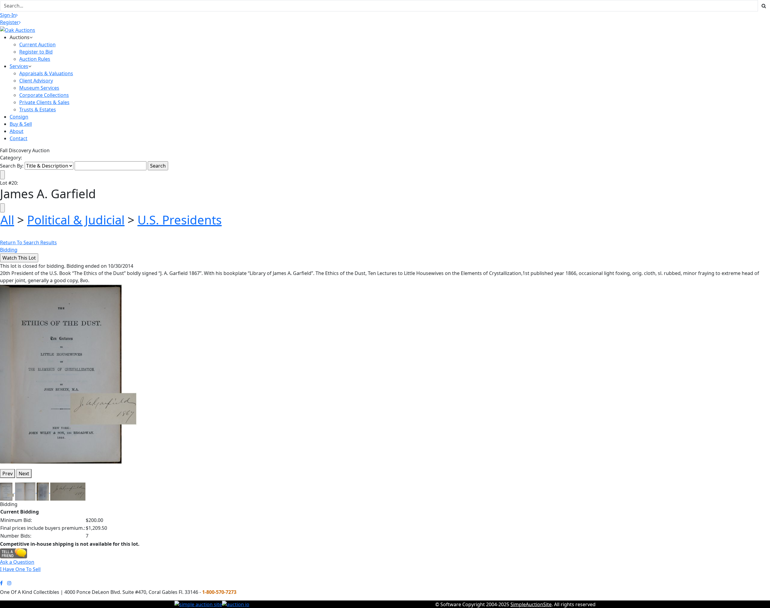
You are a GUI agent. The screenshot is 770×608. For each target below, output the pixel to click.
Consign (19, 116)
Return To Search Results (28, 242)
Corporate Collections (44, 95)
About (16, 131)
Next (24, 473)
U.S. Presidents (179, 219)
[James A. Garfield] (68, 373)
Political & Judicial (76, 219)
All (7, 219)
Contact (18, 138)
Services (19, 66)
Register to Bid (36, 51)
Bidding (8, 249)
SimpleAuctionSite (531, 604)
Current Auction (37, 44)
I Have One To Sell (20, 569)
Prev (7, 473)
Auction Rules (34, 59)
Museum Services (39, 88)
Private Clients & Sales (44, 102)
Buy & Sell (21, 124)
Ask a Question (17, 562)
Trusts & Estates (37, 109)
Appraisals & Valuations (46, 73)
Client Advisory (36, 80)
